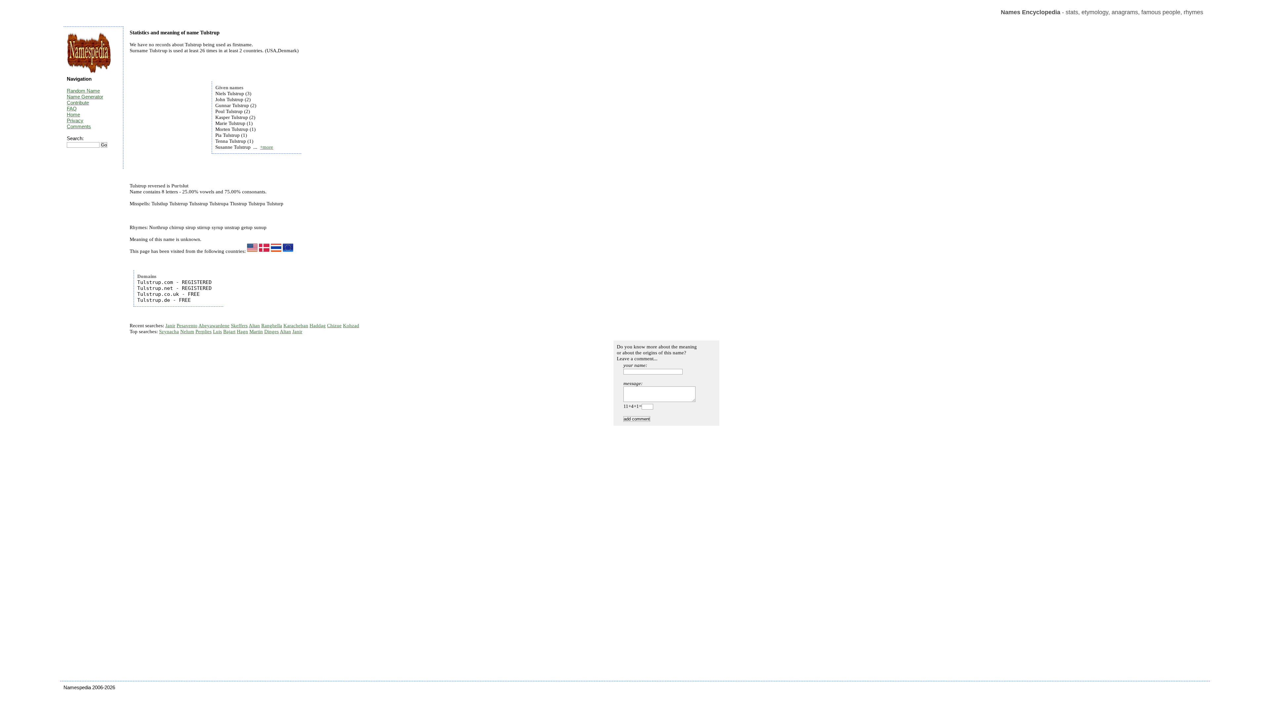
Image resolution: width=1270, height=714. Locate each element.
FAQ (72, 108)
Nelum (187, 331)
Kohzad (351, 325)
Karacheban (295, 325)
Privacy (75, 120)
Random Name (83, 91)
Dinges (271, 331)
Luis (217, 331)
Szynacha (169, 331)
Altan (254, 325)
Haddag (318, 325)
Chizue (334, 325)
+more (266, 147)
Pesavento (187, 325)
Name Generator (85, 96)
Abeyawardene (214, 325)
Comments (79, 126)
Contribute (78, 102)
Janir (170, 325)
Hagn (242, 331)
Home (73, 114)
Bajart (229, 331)
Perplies (203, 331)
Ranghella (271, 325)
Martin (256, 331)
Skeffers (239, 325)
